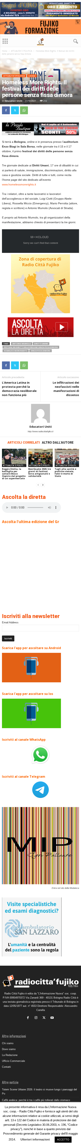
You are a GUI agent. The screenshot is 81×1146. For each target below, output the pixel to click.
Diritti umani (41, 343)
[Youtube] (52, 1018)
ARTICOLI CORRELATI (23, 442)
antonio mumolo (21, 343)
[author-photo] (40, 413)
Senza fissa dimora (40, 350)
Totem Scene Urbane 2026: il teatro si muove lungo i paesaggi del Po (39, 1091)
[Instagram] (37, 1018)
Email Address (10, 622)
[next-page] (43, 485)
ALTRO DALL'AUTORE (58, 442)
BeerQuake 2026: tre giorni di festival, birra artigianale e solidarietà (39, 472)
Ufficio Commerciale (13, 1060)
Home (4, 51)
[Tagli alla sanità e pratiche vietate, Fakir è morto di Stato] (67, 458)
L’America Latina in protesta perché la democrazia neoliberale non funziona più (19, 388)
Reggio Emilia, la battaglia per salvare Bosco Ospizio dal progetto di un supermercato (14, 473)
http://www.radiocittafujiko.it (40, 431)
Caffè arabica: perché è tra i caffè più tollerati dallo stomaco (36, 1100)
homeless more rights (15, 350)
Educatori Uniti (13, 100)
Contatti (6, 1066)
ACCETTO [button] (63, 1139)
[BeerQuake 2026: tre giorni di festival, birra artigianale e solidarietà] (40, 458)
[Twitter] (15, 110)
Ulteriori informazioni (35, 1139)
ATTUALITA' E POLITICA (21, 51)
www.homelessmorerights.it (19, 184)
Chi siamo (7, 1043)
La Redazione (9, 1055)
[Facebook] (6, 110)
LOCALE (32, 76)
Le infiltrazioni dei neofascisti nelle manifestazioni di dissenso (66, 388)
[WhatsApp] (24, 110)
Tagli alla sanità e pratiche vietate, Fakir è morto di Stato (65, 472)
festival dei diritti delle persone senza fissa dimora (31, 347)
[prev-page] (38, 485)
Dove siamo (9, 1049)
